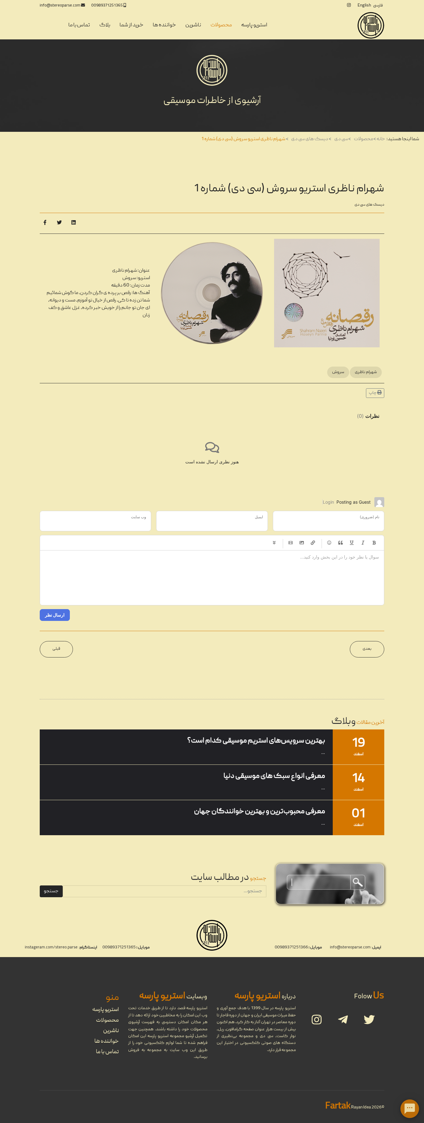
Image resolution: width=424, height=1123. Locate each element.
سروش (338, 372)
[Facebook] (45, 223)
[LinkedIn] (73, 223)
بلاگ (104, 25)
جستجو (51, 891)
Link (313, 542)
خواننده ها (164, 25)
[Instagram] (349, 5)
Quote (340, 542)
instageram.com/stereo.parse (51, 948)
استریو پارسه (254, 25)
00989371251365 (107, 5)
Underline (351, 542)
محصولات (221, 25)
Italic (363, 542)
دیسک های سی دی (369, 205)
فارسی (378, 5)
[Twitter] (59, 223)
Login (328, 502)
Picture (301, 542)
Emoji (329, 542)
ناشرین (193, 25)
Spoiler (274, 542)
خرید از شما (131, 25)
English (364, 5)
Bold (374, 542)
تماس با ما (79, 25)
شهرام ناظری (366, 372)
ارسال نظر (55, 614)
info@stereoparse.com (60, 5)
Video (290, 542)
